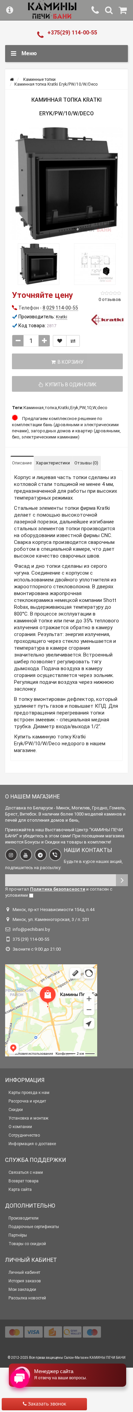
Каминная (34, 407)
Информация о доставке (32, 1143)
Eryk (74, 407)
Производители (24, 1218)
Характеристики (53, 462)
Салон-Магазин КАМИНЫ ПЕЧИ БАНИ (94, 1357)
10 (89, 407)
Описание (22, 462)
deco (102, 407)
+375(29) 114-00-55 (72, 32)
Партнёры (18, 1235)
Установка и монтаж (28, 1118)
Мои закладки (22, 1289)
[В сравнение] (73, 341)
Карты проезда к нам (29, 1092)
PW (82, 407)
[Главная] (11, 79)
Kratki (63, 407)
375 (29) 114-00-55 (31, 939)
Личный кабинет (24, 1272)
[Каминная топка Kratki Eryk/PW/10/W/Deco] (66, 183)
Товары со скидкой (27, 1243)
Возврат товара (24, 1181)
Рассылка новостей (27, 1298)
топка (51, 407)
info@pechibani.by (31, 929)
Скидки (16, 1109)
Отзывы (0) (86, 462)
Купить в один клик (70, 384)
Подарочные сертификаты (34, 1226)
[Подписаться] (122, 880)
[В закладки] (59, 341)
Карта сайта (20, 1189)
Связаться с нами (26, 1172)
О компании (20, 1126)
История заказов (25, 1281)
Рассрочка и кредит (27, 1101)
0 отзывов (110, 299)
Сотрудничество (24, 1135)
